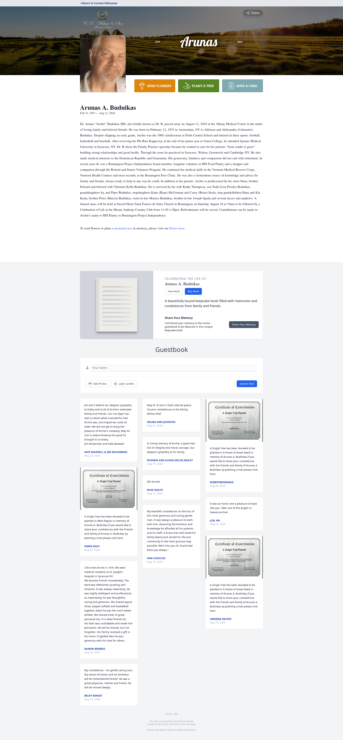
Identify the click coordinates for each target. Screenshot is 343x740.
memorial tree (123, 228)
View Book (174, 291)
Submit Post (247, 383)
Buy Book (193, 291)
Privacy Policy (161, 724)
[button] (109, 488)
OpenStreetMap (175, 729)
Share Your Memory (244, 324)
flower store (176, 228)
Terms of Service (181, 724)
